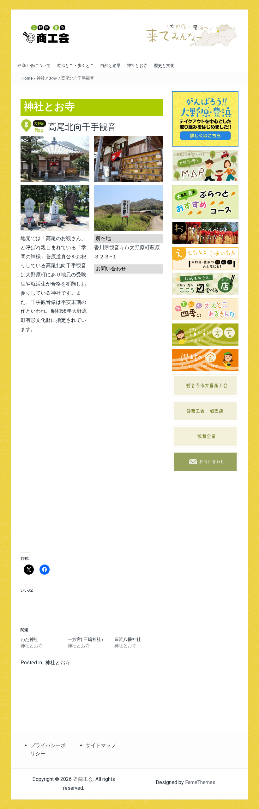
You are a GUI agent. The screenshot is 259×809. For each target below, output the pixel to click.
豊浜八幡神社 (127, 639)
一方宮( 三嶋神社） (86, 639)
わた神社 (29, 639)
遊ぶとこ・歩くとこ (75, 65)
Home (27, 78)
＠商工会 (83, 779)
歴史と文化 (164, 65)
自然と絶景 (110, 65)
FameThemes (200, 782)
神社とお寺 (137, 65)
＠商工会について (34, 65)
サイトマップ (101, 745)
